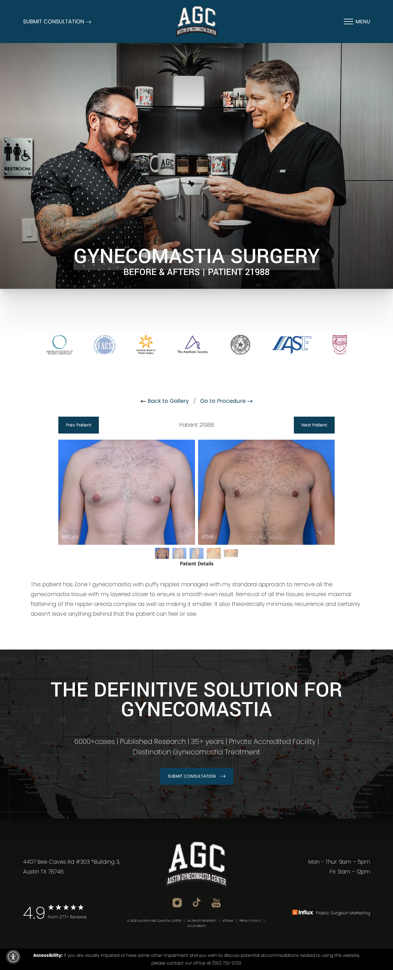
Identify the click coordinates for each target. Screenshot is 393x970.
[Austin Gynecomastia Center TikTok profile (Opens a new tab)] (196, 902)
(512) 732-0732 (226, 963)
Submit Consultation (192, 776)
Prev (78, 425)
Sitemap (227, 921)
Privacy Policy (250, 921)
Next (314, 425)
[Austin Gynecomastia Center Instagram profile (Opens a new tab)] (177, 902)
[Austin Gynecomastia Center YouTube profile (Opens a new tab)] (216, 902)
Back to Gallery (167, 401)
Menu (363, 21)
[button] (13, 957)
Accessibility (196, 926)
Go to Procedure (223, 401)
